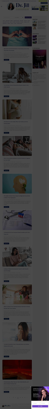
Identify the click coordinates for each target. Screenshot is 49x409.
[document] (24, 204)
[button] (30, 386)
